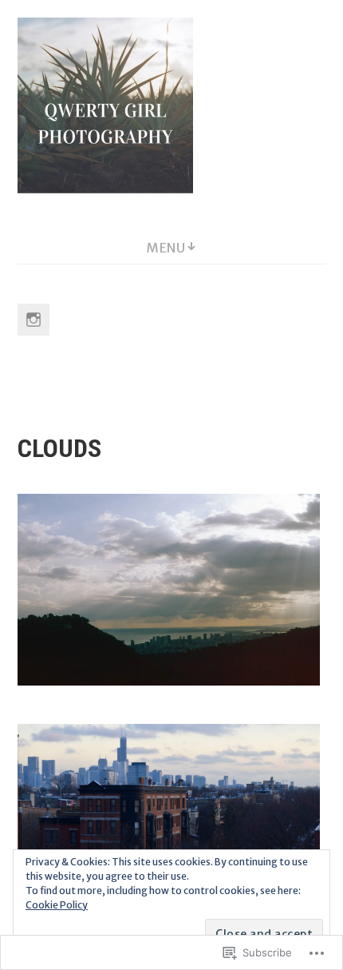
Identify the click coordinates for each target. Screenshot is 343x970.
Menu (166, 248)
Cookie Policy (57, 905)
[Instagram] (33, 320)
